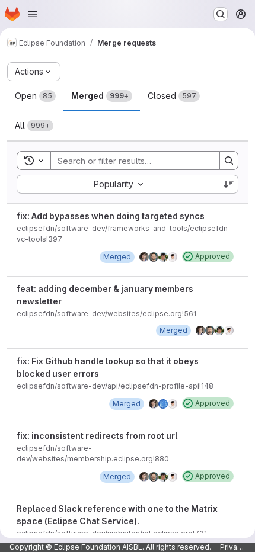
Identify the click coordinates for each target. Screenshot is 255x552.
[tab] (35, 96)
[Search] (228, 160)
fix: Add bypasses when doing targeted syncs (111, 216)
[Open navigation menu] (32, 14)
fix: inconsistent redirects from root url (97, 436)
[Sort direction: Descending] (228, 184)
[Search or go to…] (220, 14)
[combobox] (118, 184)
